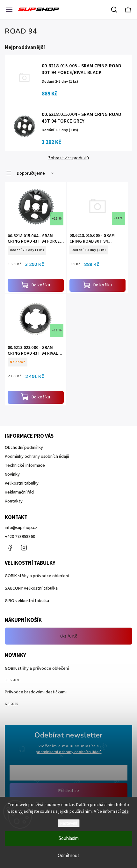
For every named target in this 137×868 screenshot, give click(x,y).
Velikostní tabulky (22, 483)
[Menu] (9, 9)
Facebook (9, 548)
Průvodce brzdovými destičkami (36, 692)
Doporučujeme (31, 173)
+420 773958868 (20, 536)
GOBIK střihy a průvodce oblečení (37, 576)
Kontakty (14, 501)
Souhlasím (69, 838)
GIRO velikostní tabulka (27, 601)
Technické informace (25, 465)
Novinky (12, 474)
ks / (68, 636)
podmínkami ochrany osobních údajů (69, 752)
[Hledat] (114, 9)
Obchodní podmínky (24, 447)
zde (125, 811)
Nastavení (68, 823)
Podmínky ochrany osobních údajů (37, 456)
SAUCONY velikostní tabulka (31, 588)
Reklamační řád (19, 492)
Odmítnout (68, 855)
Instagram (24, 548)
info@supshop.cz (21, 528)
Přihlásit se (68, 791)
